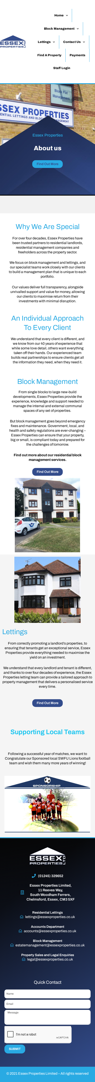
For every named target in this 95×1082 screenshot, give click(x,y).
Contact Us (72, 42)
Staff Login (61, 68)
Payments (77, 55)
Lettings (44, 42)
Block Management (59, 28)
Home (59, 15)
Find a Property (49, 55)
